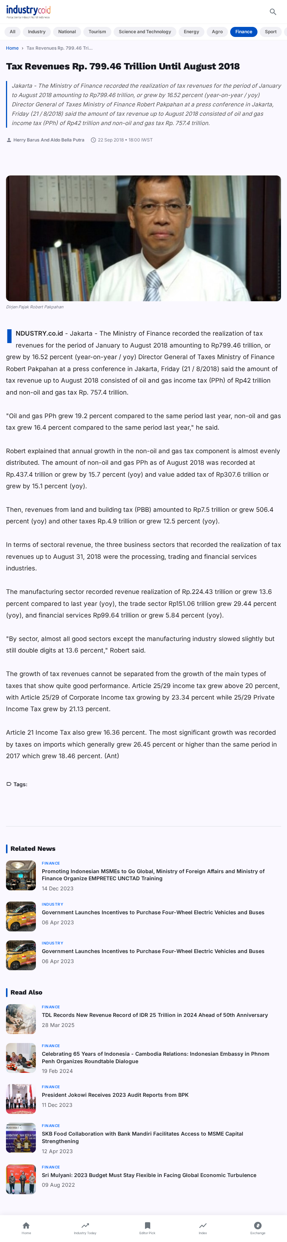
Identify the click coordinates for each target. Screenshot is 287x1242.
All (12, 31)
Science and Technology (145, 31)
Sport (271, 31)
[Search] (273, 12)
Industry (37, 31)
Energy (191, 31)
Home (12, 48)
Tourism (97, 31)
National (67, 31)
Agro (217, 31)
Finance (243, 31)
